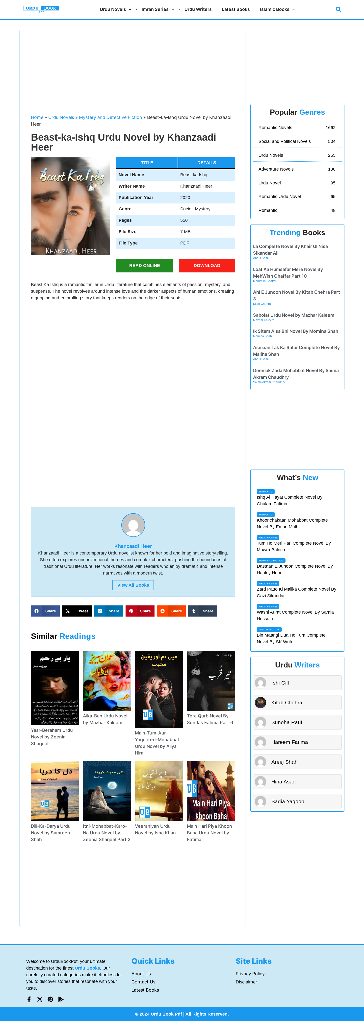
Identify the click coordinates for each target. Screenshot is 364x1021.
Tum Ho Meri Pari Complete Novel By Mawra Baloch (294, 546)
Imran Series (155, 9)
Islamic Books (274, 9)
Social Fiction (269, 629)
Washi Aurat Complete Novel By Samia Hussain (295, 615)
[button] (338, 9)
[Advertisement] (133, 74)
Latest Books (236, 9)
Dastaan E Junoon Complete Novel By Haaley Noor (295, 569)
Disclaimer (246, 981)
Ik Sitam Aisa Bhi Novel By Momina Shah (295, 331)
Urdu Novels (113, 9)
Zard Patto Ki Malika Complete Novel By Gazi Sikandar (296, 592)
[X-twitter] (40, 999)
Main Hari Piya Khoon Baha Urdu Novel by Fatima (209, 832)
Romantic (265, 491)
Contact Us (143, 981)
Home (37, 117)
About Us (141, 973)
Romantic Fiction (271, 560)
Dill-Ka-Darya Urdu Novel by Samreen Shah (51, 832)
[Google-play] (61, 999)
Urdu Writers (198, 9)
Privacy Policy (250, 973)
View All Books (133, 585)
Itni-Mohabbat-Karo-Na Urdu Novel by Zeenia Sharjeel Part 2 (106, 832)
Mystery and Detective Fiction (110, 117)
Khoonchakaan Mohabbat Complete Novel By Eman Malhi (292, 523)
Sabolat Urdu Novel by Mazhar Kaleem (293, 315)
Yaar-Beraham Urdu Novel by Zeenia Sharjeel (52, 737)
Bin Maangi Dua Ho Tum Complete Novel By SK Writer (291, 638)
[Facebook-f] (29, 999)
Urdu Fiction (268, 537)
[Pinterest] (50, 999)
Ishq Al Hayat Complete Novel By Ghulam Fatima (289, 500)
